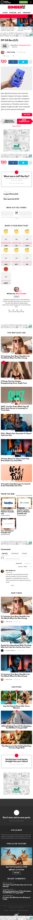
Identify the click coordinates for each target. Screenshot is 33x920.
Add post (30, 16)
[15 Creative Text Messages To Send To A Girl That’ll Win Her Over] (16, 473)
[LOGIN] (24, 16)
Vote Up (7, 586)
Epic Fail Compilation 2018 (16, 867)
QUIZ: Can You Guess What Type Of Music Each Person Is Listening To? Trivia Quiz (15, 408)
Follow (16, 296)
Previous (1, 25)
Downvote (25, 213)
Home (6, 910)
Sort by (20, 566)
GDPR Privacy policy (23, 910)
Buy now (27, 114)
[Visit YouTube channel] (16, 856)
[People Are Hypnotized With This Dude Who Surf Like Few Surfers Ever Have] (16, 634)
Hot (19, 13)
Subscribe (16, 872)
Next (32, 25)
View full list (16, 126)
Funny (12, 353)
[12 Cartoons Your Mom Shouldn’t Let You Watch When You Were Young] (8, 22)
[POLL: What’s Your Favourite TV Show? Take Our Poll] (16, 423)
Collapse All (27, 563)
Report (30, 585)
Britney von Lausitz (7, 883)
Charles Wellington (7, 895)
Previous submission (9, 121)
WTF (12, 378)
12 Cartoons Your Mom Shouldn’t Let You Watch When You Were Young (8, 29)
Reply (12, 585)
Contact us (12, 910)
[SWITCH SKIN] (18, 16)
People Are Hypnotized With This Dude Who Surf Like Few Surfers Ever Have (16, 646)
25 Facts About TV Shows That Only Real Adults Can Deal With (25, 29)
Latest (5, 13)
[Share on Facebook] (13, 62)
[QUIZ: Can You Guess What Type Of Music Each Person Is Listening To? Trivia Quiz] (16, 396)
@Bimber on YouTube (16, 870)
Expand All (19, 563)
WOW (12, 403)
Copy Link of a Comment (13, 572)
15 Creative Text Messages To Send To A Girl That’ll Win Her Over (16, 485)
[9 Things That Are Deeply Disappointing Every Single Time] (16, 370)
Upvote (7, 213)
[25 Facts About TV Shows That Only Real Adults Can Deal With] (16, 448)
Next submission (24, 120)
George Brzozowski (8, 889)
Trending (26, 13)
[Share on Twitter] (23, 62)
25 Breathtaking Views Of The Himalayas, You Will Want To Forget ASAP (17, 892)
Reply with (30, 559)
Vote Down (9, 586)
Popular (12, 13)
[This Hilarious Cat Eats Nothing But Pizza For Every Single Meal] (16, 737)
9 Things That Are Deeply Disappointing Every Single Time (14, 382)
